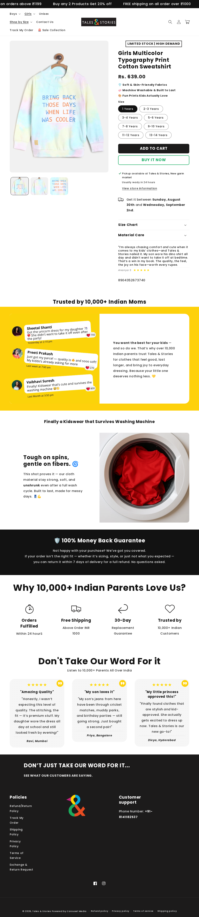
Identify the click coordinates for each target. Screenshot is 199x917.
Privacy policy (120, 911)
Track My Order (17, 820)
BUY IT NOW (154, 160)
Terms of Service (17, 855)
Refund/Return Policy (21, 808)
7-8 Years (130, 126)
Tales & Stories (41, 911)
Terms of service (143, 911)
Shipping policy (167, 911)
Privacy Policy (15, 843)
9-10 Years (156, 126)
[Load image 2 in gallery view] (39, 186)
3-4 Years (130, 118)
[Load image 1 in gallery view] (20, 186)
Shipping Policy (16, 832)
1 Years (127, 109)
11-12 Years (130, 135)
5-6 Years (156, 118)
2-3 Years (151, 109)
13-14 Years (158, 135)
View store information (139, 188)
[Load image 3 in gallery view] (59, 186)
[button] (14, 14)
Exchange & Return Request (21, 867)
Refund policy (99, 911)
